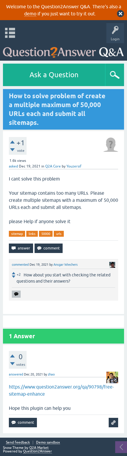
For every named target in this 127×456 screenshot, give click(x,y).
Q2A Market (39, 448)
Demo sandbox (48, 442)
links (32, 234)
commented (20, 264)
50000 (45, 234)
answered (16, 374)
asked (13, 166)
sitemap (17, 234)
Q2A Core (53, 166)
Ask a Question (54, 75)
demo (30, 13)
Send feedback (18, 442)
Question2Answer (37, 451)
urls (58, 234)
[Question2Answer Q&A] (63, 50)
